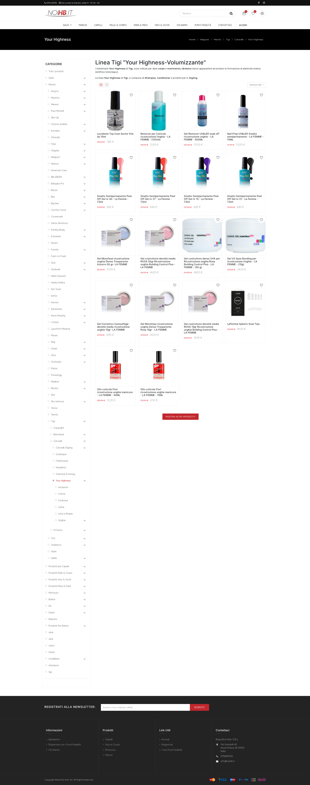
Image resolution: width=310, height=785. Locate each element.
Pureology (56, 375)
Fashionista (62, 460)
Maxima (55, 97)
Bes (53, 196)
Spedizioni (54, 739)
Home (192, 39)
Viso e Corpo (112, 744)
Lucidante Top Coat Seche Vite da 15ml (115, 135)
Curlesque (61, 454)
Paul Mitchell (57, 110)
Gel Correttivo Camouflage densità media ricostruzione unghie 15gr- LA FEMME (113, 326)
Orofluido (56, 361)
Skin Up (55, 117)
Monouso (53, 592)
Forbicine (63, 500)
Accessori (63, 487)
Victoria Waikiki (59, 124)
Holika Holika (58, 282)
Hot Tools (56, 289)
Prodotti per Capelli (59, 566)
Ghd (53, 262)
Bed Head (58, 434)
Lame (61, 507)
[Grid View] (101, 84)
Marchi (217, 39)
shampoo (54, 665)
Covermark (57, 216)
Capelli (109, 739)
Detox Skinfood (59, 223)
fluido (52, 652)
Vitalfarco (56, 544)
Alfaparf (55, 157)
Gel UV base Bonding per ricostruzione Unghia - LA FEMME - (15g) (242, 261)
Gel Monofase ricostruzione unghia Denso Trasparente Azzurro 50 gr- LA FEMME (113, 261)
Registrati (167, 744)
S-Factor (57, 530)
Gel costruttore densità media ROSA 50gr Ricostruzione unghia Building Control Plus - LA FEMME (158, 263)
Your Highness (255, 39)
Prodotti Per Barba (58, 625)
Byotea (55, 203)
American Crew (59, 170)
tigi (50, 672)
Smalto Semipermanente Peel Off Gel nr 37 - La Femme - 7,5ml (157, 199)
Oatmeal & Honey (65, 474)
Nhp (53, 342)
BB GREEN (56, 177)
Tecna (54, 408)
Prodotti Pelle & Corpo (60, 572)
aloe (51, 632)
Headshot (61, 467)
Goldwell (55, 269)
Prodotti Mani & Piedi (60, 586)
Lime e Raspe (65, 513)
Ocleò (54, 348)
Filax (53, 144)
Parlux (54, 368)
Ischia (54, 295)
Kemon (55, 302)
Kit (50, 605)
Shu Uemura (57, 401)
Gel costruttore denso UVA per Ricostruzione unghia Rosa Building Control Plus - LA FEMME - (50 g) (202, 263)
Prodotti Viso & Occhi (60, 579)
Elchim (54, 243)
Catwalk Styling (64, 447)
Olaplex (55, 150)
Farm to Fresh (58, 256)
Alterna (55, 163)
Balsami (53, 619)
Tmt (53, 538)
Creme (61, 493)
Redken (55, 381)
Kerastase (56, 309)
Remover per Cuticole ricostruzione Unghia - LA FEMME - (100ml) (155, 136)
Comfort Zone (58, 210)
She (53, 394)
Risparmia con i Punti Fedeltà (64, 744)
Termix (54, 414)
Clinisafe (55, 137)
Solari (52, 612)
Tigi (228, 39)
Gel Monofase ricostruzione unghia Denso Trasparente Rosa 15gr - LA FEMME (156, 326)
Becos (54, 190)
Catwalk (239, 39)
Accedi (165, 739)
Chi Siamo (54, 749)
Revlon (54, 388)
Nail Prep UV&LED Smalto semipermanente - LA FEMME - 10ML (245, 136)
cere (51, 639)
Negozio (204, 39)
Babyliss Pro (57, 183)
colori (51, 645)
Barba (52, 599)
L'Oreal (54, 322)
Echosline (56, 236)
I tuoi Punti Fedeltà (172, 749)
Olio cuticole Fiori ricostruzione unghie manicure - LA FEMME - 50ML (115, 392)
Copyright (58, 427)
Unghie (62, 520)
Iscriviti (199, 707)
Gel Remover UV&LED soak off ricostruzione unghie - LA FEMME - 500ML (201, 136)
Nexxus (55, 104)
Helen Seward (58, 276)
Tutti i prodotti (56, 71)
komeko (55, 130)
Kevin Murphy (58, 315)
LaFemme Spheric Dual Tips (243, 323)
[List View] (106, 84)
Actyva (54, 91)
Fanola (54, 249)
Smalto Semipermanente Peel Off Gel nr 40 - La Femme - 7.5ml (114, 199)
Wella (54, 558)
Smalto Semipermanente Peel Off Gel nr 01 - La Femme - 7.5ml (244, 199)
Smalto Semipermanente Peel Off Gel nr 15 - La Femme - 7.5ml (201, 199)
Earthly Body (58, 229)
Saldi (51, 77)
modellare (54, 658)
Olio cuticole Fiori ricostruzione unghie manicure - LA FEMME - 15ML (158, 392)
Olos (53, 355)
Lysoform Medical (60, 328)
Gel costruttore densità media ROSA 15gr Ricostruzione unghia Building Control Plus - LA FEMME (201, 328)
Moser (54, 335)
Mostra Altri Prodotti (180, 416)
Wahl (53, 551)
